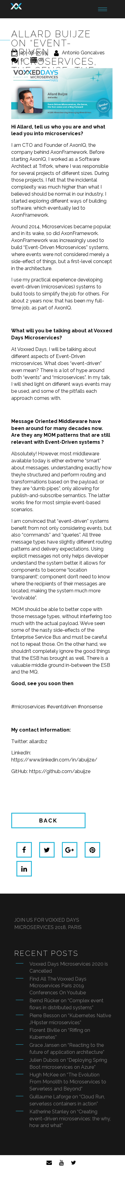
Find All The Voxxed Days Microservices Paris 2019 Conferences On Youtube (57, 986)
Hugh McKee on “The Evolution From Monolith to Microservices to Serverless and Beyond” (67, 1082)
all (41, 60)
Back (48, 820)
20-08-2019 (33, 53)
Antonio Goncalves (83, 53)
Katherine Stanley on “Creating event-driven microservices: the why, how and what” (70, 1119)
